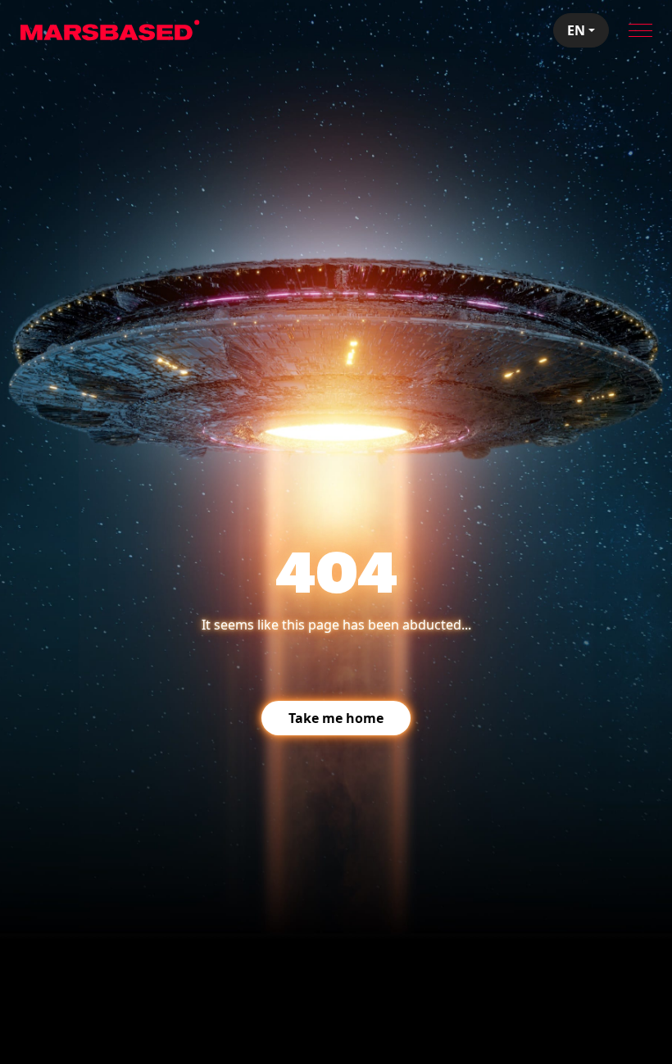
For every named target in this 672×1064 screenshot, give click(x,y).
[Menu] (640, 30)
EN (576, 30)
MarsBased (110, 30)
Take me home (336, 718)
